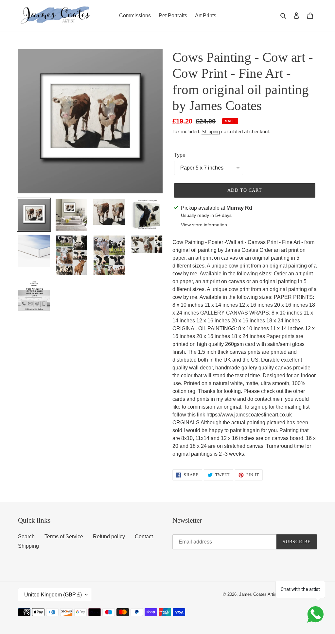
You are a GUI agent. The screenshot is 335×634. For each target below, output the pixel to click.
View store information (204, 224)
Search (26, 536)
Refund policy (109, 536)
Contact (144, 536)
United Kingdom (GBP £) (53, 594)
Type (179, 155)
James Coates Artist (258, 594)
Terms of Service (63, 536)
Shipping (211, 131)
